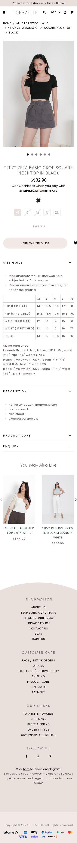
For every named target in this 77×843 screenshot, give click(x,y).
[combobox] (54, 12)
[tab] (38, 262)
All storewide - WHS (32, 23)
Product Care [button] (17, 436)
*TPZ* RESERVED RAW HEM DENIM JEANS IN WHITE (57, 532)
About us (38, 607)
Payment (38, 692)
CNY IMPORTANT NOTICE (38, 735)
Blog (39, 633)
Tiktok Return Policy (38, 618)
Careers (38, 639)
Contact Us (38, 628)
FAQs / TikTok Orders (38, 660)
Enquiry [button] (11, 446)
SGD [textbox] (53, 12)
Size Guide (38, 687)
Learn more (49, 190)
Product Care (38, 682)
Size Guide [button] (13, 263)
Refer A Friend (38, 724)
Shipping (38, 676)
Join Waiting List (35, 243)
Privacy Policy (38, 623)
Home (7, 23)
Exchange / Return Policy (38, 671)
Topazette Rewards (38, 714)
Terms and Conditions (38, 612)
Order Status (38, 729)
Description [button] (15, 391)
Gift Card (38, 719)
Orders (38, 666)
